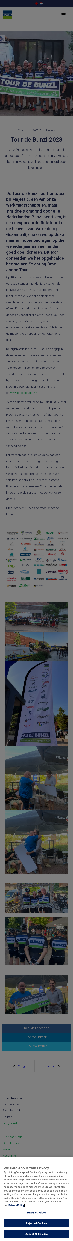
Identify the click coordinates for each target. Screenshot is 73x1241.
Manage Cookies (36, 1212)
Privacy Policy (16, 1205)
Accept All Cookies (36, 1234)
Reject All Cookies (36, 1223)
